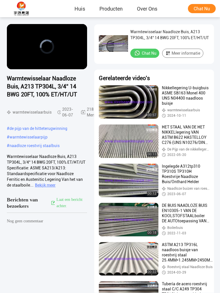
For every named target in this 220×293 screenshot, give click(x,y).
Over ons (147, 8)
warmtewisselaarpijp (28, 137)
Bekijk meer (45, 185)
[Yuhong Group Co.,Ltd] (21, 8)
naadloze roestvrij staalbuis (34, 145)
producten (111, 8)
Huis (79, 8)
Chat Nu (202, 8)
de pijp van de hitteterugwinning (38, 128)
